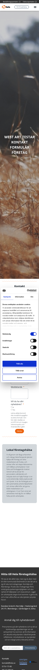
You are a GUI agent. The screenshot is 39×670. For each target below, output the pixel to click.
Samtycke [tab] (7, 297)
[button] (35, 7)
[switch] (33, 340)
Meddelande (17, 387)
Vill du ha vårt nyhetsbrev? (17, 403)
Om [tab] (32, 297)
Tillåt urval (20, 370)
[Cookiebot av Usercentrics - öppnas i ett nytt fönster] (28, 290)
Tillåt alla (19, 364)
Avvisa (19, 377)
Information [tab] (19, 297)
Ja (13, 407)
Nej (14, 410)
